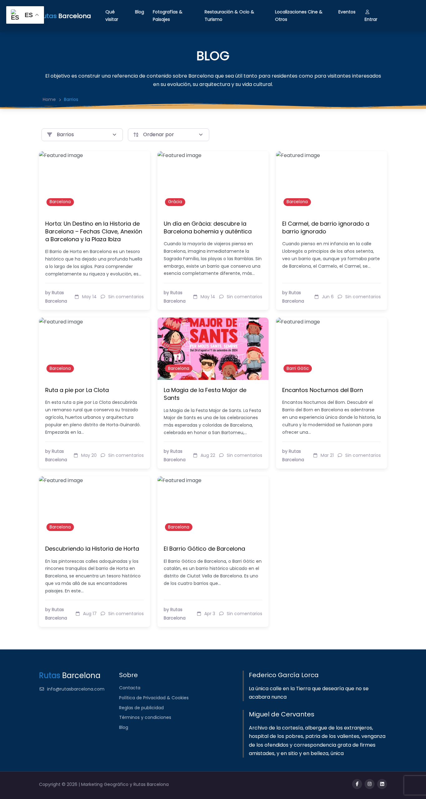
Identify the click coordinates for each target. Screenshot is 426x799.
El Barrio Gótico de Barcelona (204, 549)
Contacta (129, 688)
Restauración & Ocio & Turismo (229, 15)
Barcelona (60, 202)
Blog (139, 12)
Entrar (371, 19)
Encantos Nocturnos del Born (322, 390)
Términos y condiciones (145, 717)
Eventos (347, 12)
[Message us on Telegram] (382, 784)
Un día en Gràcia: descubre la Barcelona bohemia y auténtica (208, 227)
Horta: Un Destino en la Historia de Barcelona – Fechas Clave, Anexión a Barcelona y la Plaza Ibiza (93, 231)
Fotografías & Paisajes (167, 15)
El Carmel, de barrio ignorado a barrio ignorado (325, 227)
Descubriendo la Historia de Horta (92, 549)
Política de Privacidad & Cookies (154, 698)
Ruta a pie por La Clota (77, 390)
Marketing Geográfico (105, 784)
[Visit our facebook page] (357, 784)
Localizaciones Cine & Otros (298, 15)
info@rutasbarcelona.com (75, 689)
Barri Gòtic (298, 368)
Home (49, 99)
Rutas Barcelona (151, 784)
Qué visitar (111, 15)
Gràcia (175, 202)
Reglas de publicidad (141, 708)
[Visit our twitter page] (370, 784)
